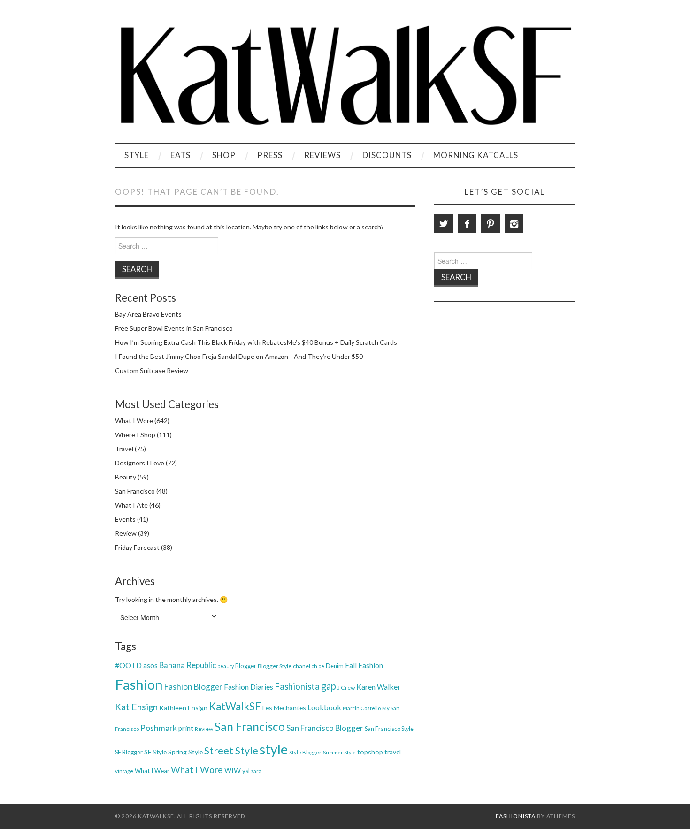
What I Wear (152, 771)
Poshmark (158, 728)
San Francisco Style (389, 728)
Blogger (245, 665)
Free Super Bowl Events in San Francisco (174, 328)
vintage (124, 771)
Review (126, 533)
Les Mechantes (284, 708)
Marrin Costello (362, 708)
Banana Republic (187, 665)
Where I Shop (135, 435)
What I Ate (131, 505)
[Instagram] (514, 223)
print (185, 728)
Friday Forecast (137, 547)
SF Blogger (129, 752)
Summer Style (339, 752)
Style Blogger (305, 752)
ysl (246, 771)
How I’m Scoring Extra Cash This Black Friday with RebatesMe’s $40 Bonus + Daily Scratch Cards (256, 342)
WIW (232, 770)
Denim (335, 665)
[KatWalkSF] (345, 75)
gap (328, 686)
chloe (318, 666)
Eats (180, 155)
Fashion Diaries (248, 686)
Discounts (387, 155)
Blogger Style (274, 665)
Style (136, 155)
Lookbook (324, 707)
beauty (225, 666)
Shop (224, 155)
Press (270, 155)
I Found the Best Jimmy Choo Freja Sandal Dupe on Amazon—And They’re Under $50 (239, 356)
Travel (124, 449)
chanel (301, 665)
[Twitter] (443, 223)
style (274, 749)
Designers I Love (139, 463)
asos (150, 665)
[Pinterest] (490, 223)
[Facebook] (467, 223)
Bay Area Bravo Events (148, 314)
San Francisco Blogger (324, 728)
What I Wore (134, 421)
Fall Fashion (364, 665)
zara (256, 771)
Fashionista (297, 686)
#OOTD (128, 665)
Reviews (322, 155)
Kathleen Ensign (183, 708)
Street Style (231, 751)
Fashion (139, 684)
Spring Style (185, 752)
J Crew (346, 687)
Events (125, 519)
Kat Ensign (136, 706)
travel (392, 752)
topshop (370, 752)
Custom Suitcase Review (151, 370)
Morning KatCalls (475, 155)
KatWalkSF (235, 706)
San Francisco (135, 491)
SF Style (155, 752)
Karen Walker (378, 686)
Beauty (125, 477)
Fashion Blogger (193, 687)
